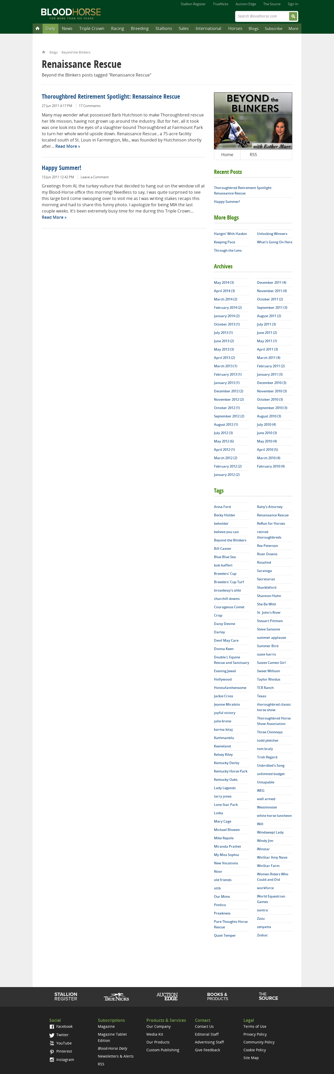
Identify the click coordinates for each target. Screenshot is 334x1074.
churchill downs (227, 598)
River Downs (267, 554)
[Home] (38, 28)
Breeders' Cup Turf (229, 582)
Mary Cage (222, 821)
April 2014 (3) (224, 290)
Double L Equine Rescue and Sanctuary (231, 660)
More (293, 28)
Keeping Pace (224, 242)
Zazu (261, 918)
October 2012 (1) (227, 407)
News (67, 28)
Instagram (64, 1059)
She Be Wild (266, 604)
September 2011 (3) (272, 307)
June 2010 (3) (267, 432)
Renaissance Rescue (273, 515)
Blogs (254, 28)
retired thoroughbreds (269, 534)
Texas (261, 696)
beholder (221, 523)
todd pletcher (268, 740)
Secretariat (266, 579)
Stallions (164, 28)
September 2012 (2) (229, 416)
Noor (218, 871)
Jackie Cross (223, 696)
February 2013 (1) (228, 374)
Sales (184, 28)
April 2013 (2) (224, 357)
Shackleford (266, 587)
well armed (266, 798)
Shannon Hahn (269, 595)
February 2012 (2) (228, 466)
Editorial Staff (207, 1034)
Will (260, 824)
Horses (235, 28)
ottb (217, 888)
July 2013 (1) (223, 332)
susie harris (266, 654)
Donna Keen (224, 648)
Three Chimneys (270, 732)
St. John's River (269, 612)
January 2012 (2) (227, 474)
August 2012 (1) (226, 424)
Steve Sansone (268, 629)
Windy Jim (265, 840)
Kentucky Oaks (225, 779)
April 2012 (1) (224, 449)
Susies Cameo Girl (271, 662)
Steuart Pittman (270, 620)
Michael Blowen (227, 829)
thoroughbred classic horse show (274, 707)
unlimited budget (271, 773)
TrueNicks (220, 4)
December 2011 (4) (271, 282)
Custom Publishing (162, 1049)
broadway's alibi (227, 590)
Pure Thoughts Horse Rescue (231, 924)
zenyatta (264, 926)
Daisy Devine (224, 623)
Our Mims (222, 896)
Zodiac (262, 935)
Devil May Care (226, 640)
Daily (50, 28)
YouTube (63, 1043)
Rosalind (264, 562)
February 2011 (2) (271, 366)
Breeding (140, 28)
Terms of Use (254, 1026)
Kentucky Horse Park (230, 771)
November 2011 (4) (272, 290)
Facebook (64, 1026)
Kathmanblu (224, 737)
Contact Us (204, 1026)
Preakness (222, 913)
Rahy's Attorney (270, 506)
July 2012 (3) (223, 432)
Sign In (293, 4)
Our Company (158, 1026)
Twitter (62, 1034)
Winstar (263, 849)
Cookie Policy (254, 1049)
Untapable (265, 782)
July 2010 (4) (266, 424)
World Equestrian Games (271, 899)
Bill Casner (222, 548)
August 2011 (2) (269, 316)
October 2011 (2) (270, 299)
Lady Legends (225, 788)
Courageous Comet (229, 607)
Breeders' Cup (225, 573)
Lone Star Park (226, 804)
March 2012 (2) (225, 458)
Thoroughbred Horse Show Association (274, 721)
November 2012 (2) (229, 399)
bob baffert (223, 565)
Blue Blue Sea (225, 556)
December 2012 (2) (228, 391)
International (208, 28)
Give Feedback (207, 1049)
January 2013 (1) (227, 382)
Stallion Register (193, 4)
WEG (260, 790)
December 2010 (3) (271, 382)
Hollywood (223, 679)
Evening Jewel (225, 671)
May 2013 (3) (224, 349)
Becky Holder (224, 515)
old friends (222, 879)
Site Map (251, 1057)
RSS (253, 154)
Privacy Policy (255, 1034)
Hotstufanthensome (230, 687)
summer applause (271, 637)
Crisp (218, 615)
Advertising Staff (209, 1042)
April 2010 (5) (267, 449)
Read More (66, 146)
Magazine (106, 1026)
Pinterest (63, 1051)
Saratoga (264, 570)
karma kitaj (223, 729)
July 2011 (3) (266, 324)
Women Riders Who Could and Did (272, 877)
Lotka (218, 813)
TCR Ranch (265, 687)
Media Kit (154, 1034)
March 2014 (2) (225, 299)
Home (44, 52)
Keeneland (222, 746)
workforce (265, 888)
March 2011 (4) (268, 357)
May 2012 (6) (224, 441)
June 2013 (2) (224, 341)
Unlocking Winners (272, 233)
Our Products (158, 1042)
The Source (272, 4)
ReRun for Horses (271, 523)
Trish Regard (267, 757)
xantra (262, 910)
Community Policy (259, 1042)
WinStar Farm (268, 865)
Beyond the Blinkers (76, 52)
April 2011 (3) (267, 349)
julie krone (222, 721)
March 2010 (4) (268, 458)
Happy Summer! (61, 168)
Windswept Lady (270, 832)
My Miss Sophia (226, 854)
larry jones (222, 796)
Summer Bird (267, 646)
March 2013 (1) (225, 366)
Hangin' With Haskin (230, 233)
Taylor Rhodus (268, 679)
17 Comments (89, 105)
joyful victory (224, 712)
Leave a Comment (95, 177)
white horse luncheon (274, 815)
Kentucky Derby (226, 762)
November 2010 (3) (272, 391)
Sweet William (268, 671)
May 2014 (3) (224, 282)
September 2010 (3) (272, 407)
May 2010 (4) (267, 441)
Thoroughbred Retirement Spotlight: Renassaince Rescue (111, 97)
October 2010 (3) (270, 399)
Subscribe (273, 28)
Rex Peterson (267, 545)
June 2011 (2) (267, 332)
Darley (219, 632)
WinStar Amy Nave (272, 857)
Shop (217, 996)
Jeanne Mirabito (227, 704)
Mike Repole (224, 838)
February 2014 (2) (228, 307)
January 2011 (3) (270, 374)
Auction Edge (246, 4)
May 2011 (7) (267, 341)
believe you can (226, 531)
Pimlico (220, 904)
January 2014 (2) (227, 316)
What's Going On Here (274, 242)
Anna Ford (222, 506)
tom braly (265, 748)
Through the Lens (228, 250)
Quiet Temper (225, 935)
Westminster (267, 807)
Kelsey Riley (223, 754)
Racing (117, 28)
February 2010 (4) (271, 466)
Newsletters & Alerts (116, 1056)
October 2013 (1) (227, 324)
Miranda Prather (227, 846)
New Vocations (226, 863)
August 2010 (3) (269, 416)
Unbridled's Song (270, 765)
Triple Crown (91, 28)
